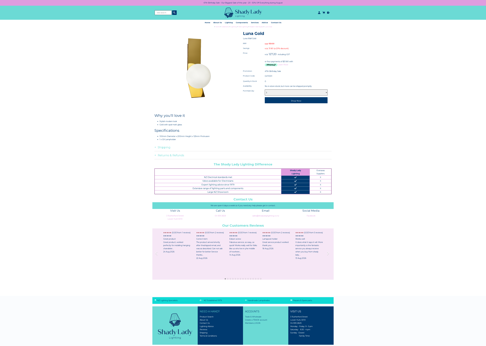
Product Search (207, 317)
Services (255, 23)
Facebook (311, 216)
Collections (225, 27)
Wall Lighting (243, 27)
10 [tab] (248, 279)
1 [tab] (225, 279)
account (263, 320)
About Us (217, 23)
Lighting (229, 23)
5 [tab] (235, 279)
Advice (265, 23)
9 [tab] (245, 279)
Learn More (283, 65)
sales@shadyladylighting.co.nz (265, 216)
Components (242, 23)
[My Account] (319, 12)
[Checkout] (328, 12)
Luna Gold (268, 27)
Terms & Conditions (208, 336)
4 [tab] (233, 279)
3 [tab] (230, 279)
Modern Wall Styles (256, 27)
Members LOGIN (252, 323)
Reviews (203, 329)
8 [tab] (243, 279)
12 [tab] (253, 279)
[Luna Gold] (196, 112)
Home (207, 23)
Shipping (203, 333)
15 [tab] (260, 279)
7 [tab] (240, 279)
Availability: (247, 86)
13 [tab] (255, 279)
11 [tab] (250, 279)
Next (329, 254)
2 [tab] (228, 279)
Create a (249, 320)
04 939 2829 (220, 216)
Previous (157, 254)
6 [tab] (238, 279)
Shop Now (296, 101)
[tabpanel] (177, 242)
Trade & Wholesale (253, 317)
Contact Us (276, 23)
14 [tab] (258, 279)
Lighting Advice (207, 326)
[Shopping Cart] (323, 12)
